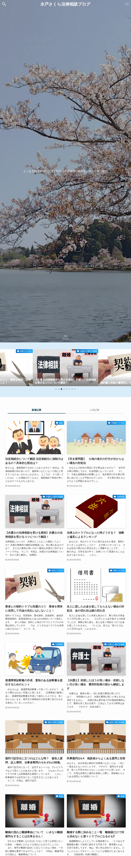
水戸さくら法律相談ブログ (65, 4)
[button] (4, 4)
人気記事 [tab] (94, 410)
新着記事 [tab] (36, 410)
